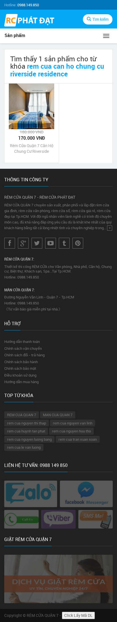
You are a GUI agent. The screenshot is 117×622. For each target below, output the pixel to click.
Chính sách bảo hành (21, 361)
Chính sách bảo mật (20, 368)
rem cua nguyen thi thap (26, 423)
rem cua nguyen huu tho (71, 431)
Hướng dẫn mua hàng (21, 381)
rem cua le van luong (24, 447)
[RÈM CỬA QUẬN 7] (29, 21)
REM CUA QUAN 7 (21, 414)
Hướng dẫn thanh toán (22, 341)
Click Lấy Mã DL (78, 615)
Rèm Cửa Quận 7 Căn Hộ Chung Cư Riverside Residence (31, 148)
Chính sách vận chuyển (23, 348)
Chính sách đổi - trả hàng (24, 354)
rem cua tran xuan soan (77, 439)
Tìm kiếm (100, 19)
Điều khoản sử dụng (20, 375)
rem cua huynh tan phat (26, 431)
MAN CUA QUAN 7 (57, 414)
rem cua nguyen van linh (72, 423)
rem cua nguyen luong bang (29, 439)
